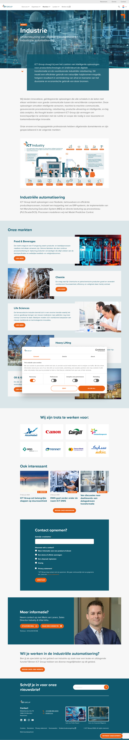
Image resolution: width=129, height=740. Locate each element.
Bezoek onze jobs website (32, 669)
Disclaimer (30, 728)
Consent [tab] (36, 357)
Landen (55, 7)
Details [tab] (64, 357)
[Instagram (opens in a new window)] (29, 720)
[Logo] (7, 6)
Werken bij (65, 7)
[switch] (54, 380)
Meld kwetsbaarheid (26, 732)
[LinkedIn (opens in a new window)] (21, 720)
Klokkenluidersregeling (66, 728)
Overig (40, 563)
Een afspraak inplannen (47, 559)
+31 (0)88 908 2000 (52, 711)
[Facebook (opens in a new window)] (25, 720)
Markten (46, 7)
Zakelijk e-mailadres (43, 537)
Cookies (22, 728)
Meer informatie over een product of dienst (54, 551)
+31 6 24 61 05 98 (32, 631)
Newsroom (103, 2)
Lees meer (20, 258)
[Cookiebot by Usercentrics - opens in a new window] (96, 350)
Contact (123, 2)
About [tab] (93, 357)
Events (114, 2)
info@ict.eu (49, 713)
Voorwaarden (53, 728)
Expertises (35, 7)
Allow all (91, 388)
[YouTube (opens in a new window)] (32, 720)
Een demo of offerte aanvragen (50, 555)
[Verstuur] (106, 687)
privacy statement (53, 574)
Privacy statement (45, 568)
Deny (64, 388)
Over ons (25, 7)
